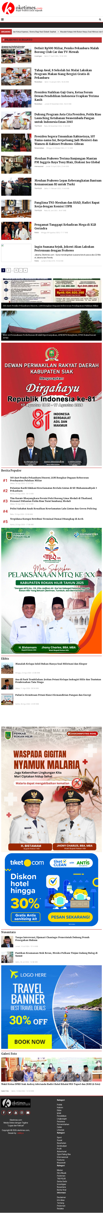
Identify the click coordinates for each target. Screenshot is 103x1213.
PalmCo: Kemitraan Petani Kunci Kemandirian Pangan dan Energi (53, 695)
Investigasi (38, 56)
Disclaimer (61, 1197)
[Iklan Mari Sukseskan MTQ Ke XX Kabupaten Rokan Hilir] (51, 591)
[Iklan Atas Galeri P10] (51, 1007)
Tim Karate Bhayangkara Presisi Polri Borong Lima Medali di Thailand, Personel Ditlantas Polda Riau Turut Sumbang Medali (51, 499)
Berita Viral (61, 1190)
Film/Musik (61, 1173)
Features (61, 1160)
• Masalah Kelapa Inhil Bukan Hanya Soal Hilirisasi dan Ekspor (68, 32)
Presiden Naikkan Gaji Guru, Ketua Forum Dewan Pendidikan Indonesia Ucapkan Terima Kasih (66, 96)
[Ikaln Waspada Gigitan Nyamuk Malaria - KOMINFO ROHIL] (51, 789)
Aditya (20, 1133)
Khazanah (61, 1163)
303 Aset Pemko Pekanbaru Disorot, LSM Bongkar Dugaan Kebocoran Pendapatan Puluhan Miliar (50, 306)
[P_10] (51, 890)
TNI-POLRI (38, 126)
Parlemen (61, 1176)
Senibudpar (62, 1146)
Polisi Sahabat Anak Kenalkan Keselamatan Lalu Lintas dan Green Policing (53, 508)
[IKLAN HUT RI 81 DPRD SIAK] (51, 404)
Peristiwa (61, 1121)
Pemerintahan (39, 148)
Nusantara (61, 1187)
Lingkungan (62, 1119)
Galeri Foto (5, 1091)
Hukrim (60, 1107)
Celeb (59, 1127)
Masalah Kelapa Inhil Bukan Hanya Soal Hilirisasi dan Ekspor (51, 663)
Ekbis (59, 1110)
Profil (59, 1149)
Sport (59, 1137)
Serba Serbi (62, 1181)
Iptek (59, 1113)
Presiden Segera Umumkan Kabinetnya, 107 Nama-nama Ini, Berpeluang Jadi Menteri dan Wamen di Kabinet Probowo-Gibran (66, 140)
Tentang (60, 1203)
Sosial (59, 1140)
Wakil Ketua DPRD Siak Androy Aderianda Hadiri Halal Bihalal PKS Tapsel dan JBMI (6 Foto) (50, 1084)
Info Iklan (61, 1200)
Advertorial (61, 1151)
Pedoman (61, 1206)
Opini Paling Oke (64, 1154)
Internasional (38, 166)
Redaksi (60, 1209)
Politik (36, 233)
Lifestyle (60, 1130)
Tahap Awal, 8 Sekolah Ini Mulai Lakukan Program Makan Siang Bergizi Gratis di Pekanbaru (63, 74)
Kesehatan (61, 1143)
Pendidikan (38, 82)
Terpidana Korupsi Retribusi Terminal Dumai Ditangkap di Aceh (46, 519)
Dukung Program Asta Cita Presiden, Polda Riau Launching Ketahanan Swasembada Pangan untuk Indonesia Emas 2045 (67, 118)
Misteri (60, 1170)
